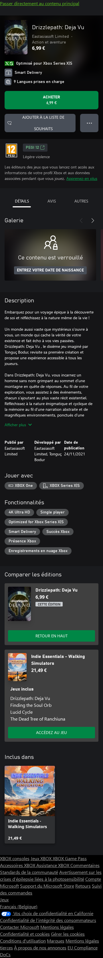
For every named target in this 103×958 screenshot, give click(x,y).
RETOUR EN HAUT (51, 635)
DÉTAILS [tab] (22, 201)
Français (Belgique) (18, 906)
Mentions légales (57, 927)
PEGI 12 (32, 148)
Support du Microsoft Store (47, 886)
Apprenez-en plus (81, 178)
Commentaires (85, 865)
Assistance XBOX (53, 865)
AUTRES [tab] (81, 201)
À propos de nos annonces (40, 948)
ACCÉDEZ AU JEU (51, 732)
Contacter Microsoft (19, 927)
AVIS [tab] (51, 201)
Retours (83, 886)
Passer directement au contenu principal (39, 3)
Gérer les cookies (68, 934)
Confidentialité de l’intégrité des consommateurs (48, 920)
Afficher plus (15, 424)
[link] (30, 805)
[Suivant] (92, 221)
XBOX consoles (14, 858)
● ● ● (89, 122)
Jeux (4, 899)
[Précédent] (81, 221)
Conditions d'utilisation (23, 941)
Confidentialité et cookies (25, 934)
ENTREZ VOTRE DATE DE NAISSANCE (50, 270)
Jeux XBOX (42, 858)
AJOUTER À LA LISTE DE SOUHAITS (43, 122)
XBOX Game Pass (70, 858)
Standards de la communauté (29, 872)
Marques (55, 941)
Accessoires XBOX (18, 865)
